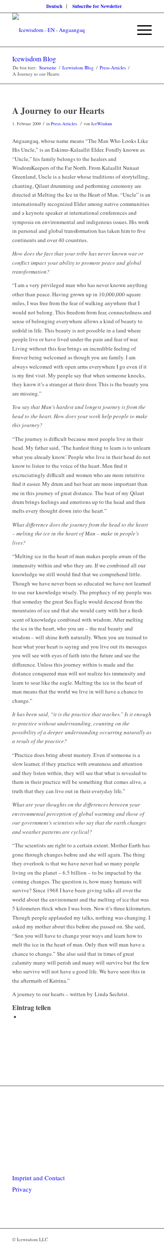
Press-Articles (64, 124)
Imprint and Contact (38, 1178)
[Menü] (140, 30)
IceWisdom (101, 124)
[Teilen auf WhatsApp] (23, 1017)
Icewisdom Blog (34, 58)
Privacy (22, 1189)
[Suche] (120, 30)
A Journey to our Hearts (58, 110)
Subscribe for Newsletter (97, 6)
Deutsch (54, 6)
